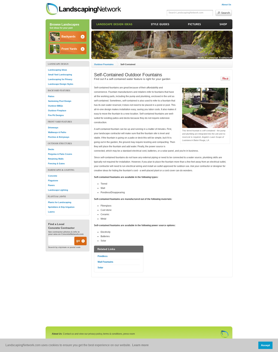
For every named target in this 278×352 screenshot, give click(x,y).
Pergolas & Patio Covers (60, 154)
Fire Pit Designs (56, 115)
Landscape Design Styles (60, 84)
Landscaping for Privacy (60, 79)
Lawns (51, 212)
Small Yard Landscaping (60, 74)
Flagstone (53, 180)
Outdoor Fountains (103, 64)
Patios (51, 96)
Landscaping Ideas (57, 70)
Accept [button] (265, 345)
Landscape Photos (194, 26)
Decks (51, 149)
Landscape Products (223, 26)
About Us (226, 4)
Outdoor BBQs (55, 106)
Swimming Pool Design (59, 101)
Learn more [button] (140, 345)
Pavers (51, 185)
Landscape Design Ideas (114, 26)
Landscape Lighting (58, 190)
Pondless (103, 256)
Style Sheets (160, 26)
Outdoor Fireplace (57, 110)
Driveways (53, 127)
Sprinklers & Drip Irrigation (61, 207)
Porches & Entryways (58, 137)
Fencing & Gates (56, 163)
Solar (100, 267)
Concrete (52, 176)
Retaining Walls (56, 159)
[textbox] (189, 12)
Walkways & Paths (57, 132)
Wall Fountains (105, 262)
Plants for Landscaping (59, 202)
